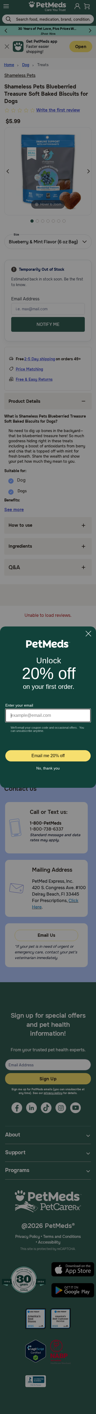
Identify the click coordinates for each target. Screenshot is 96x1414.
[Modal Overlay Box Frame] (48, 707)
